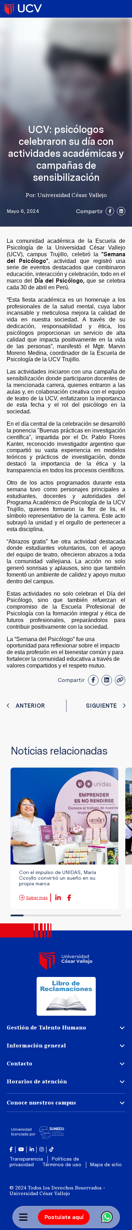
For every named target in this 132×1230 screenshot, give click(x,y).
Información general (36, 1045)
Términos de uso (62, 1164)
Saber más (37, 897)
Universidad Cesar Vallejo (23, 9)
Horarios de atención (37, 1081)
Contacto (19, 1063)
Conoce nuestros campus (41, 1102)
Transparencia (27, 1159)
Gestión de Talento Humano (46, 1027)
